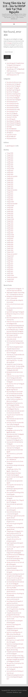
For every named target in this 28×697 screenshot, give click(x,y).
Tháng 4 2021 (10, 198)
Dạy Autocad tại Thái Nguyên (13, 84)
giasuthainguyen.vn (11, 146)
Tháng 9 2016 (10, 281)
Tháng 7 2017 (10, 262)
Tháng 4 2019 (10, 229)
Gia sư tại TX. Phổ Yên (12, 117)
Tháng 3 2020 (10, 215)
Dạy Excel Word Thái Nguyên (13, 86)
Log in (20, 692)
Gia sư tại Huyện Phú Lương (13, 109)
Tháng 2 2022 (10, 186)
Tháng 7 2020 (10, 209)
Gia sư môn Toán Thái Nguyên (14, 99)
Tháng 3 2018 (10, 246)
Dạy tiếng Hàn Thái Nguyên (13, 88)
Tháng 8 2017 (10, 260)
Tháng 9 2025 (10, 155)
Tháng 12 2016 (10, 275)
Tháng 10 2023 (10, 168)
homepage (9, 43)
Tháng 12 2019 (10, 219)
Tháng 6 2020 (10, 211)
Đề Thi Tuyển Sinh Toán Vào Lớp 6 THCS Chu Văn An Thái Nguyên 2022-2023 (15, 343)
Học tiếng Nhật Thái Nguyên (13, 130)
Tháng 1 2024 (10, 166)
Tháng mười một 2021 (12, 190)
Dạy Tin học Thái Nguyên (12, 92)
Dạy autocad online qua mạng (14, 82)
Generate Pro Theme (16, 690)
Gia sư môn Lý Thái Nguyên (13, 97)
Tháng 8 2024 (10, 159)
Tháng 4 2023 (10, 172)
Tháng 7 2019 (10, 223)
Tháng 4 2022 (10, 184)
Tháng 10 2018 (10, 236)
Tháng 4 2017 (10, 267)
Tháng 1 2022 (10, 188)
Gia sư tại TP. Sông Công (12, 115)
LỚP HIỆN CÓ (10, 132)
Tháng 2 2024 (10, 164)
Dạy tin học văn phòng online (14, 94)
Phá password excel (11, 138)
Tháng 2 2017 (10, 271)
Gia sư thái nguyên (11, 119)
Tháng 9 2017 (10, 258)
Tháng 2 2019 (10, 232)
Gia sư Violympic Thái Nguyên (14, 125)
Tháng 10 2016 (10, 279)
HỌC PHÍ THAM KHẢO (11, 128)
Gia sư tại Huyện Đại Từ (12, 101)
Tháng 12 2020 (10, 201)
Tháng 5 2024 (10, 163)
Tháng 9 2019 (10, 221)
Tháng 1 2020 (10, 217)
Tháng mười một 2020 (12, 203)
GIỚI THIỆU (9, 127)
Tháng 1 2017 (10, 273)
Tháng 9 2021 (10, 192)
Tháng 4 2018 (10, 244)
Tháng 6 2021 (10, 196)
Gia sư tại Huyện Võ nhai (12, 111)
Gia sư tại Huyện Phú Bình (13, 107)
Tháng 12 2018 (10, 234)
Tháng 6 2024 (10, 161)
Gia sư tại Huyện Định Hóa (13, 103)
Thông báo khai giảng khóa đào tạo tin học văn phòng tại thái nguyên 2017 (15, 677)
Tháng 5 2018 (10, 242)
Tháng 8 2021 (10, 194)
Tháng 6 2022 (10, 180)
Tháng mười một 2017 (12, 254)
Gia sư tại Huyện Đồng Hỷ (12, 105)
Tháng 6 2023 (10, 170)
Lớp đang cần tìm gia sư (12, 67)
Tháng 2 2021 (10, 199)
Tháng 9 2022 (10, 178)
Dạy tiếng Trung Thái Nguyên (13, 90)
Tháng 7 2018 (10, 240)
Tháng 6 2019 (10, 225)
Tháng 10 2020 (10, 205)
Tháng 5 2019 (10, 227)
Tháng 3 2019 (10, 231)
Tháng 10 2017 (10, 256)
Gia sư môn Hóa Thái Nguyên (13, 95)
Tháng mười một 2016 (12, 277)
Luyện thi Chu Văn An (11, 134)
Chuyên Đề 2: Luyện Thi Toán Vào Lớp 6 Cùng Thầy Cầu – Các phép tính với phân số (14, 360)
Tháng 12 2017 (10, 252)
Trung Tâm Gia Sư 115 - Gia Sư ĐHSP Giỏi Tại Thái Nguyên (14, 7)
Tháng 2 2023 (10, 174)
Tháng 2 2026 (10, 153)
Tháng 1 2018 (10, 250)
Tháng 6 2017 (10, 264)
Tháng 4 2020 (10, 213)
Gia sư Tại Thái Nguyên (12, 113)
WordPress (15, 692)
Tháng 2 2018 (10, 248)
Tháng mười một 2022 (12, 176)
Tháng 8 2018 (10, 238)
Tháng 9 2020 (10, 207)
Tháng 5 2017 (10, 265)
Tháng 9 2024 (10, 157)
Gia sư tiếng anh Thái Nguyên (13, 121)
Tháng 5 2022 (10, 182)
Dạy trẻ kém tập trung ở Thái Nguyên (15, 312)
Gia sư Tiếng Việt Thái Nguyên (14, 123)
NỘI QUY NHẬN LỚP (11, 136)
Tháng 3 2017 (10, 269)
